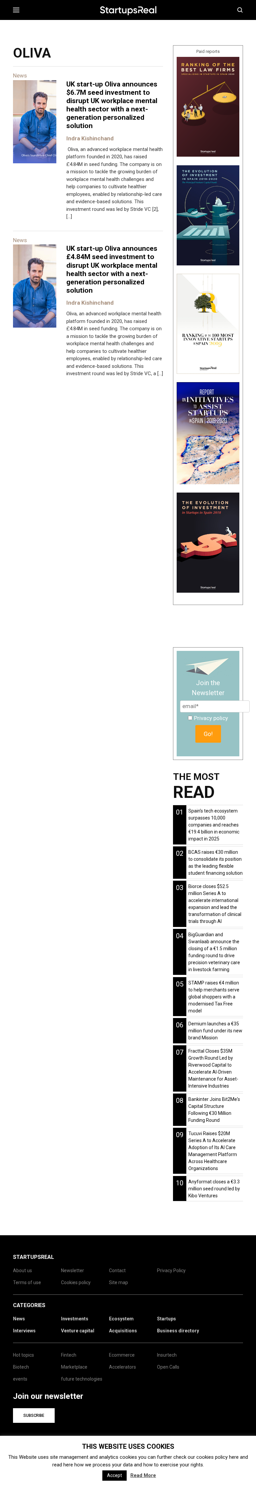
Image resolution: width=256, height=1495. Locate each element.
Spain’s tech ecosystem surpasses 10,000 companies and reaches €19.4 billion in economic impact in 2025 (213, 824)
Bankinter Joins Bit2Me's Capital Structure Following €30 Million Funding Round (214, 1110)
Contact (117, 1270)
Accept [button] (114, 1475)
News (19, 1318)
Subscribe (33, 1415)
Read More (143, 1475)
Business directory (178, 1330)
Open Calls (168, 1367)
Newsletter (72, 1270)
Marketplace (74, 1367)
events (20, 1379)
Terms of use (27, 1282)
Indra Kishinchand (90, 138)
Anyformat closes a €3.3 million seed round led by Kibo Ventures (214, 1188)
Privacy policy (211, 718)
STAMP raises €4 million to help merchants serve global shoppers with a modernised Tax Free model (213, 996)
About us (22, 1270)
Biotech (21, 1367)
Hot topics (23, 1355)
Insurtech (167, 1355)
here (234, 1457)
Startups (166, 1318)
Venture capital (77, 1330)
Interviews (24, 1330)
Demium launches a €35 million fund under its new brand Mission (215, 1030)
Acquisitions (123, 1330)
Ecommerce (122, 1355)
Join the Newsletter (208, 688)
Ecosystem (121, 1318)
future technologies (81, 1379)
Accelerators (122, 1367)
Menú (18, 10)
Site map (118, 1282)
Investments (74, 1318)
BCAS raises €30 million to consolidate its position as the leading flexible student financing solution (215, 862)
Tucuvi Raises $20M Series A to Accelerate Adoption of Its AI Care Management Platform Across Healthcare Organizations (212, 1151)
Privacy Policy (171, 1270)
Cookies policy (76, 1282)
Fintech (68, 1355)
